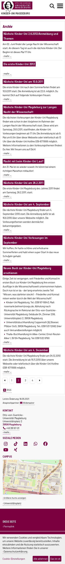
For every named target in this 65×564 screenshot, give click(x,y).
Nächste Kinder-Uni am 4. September (27, 204)
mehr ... (7, 56)
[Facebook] (45, 444)
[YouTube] (6, 450)
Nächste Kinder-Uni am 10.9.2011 (23, 81)
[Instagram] (6, 444)
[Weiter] (39, 380)
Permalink (9, 526)
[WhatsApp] (35, 444)
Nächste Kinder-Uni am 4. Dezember (26, 350)
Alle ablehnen (41, 559)
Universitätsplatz (12, 503)
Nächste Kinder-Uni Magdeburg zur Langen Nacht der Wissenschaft (30, 109)
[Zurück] (5, 380)
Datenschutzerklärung (15, 551)
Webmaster (28, 403)
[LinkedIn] (25, 444)
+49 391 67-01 (12, 428)
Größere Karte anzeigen (15, 498)
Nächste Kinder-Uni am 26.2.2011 (24, 182)
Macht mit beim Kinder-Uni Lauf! (24, 161)
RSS (9, 390)
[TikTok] (16, 444)
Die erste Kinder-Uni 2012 (19, 64)
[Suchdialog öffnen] (52, 6)
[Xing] (16, 450)
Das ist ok (55, 559)
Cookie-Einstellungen (13, 559)
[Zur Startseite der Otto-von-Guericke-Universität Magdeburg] (20, 6)
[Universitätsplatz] (32, 494)
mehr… (7, 432)
